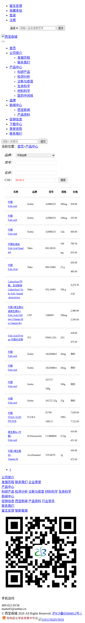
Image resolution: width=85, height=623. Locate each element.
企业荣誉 (34, 482)
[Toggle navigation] (3, 41)
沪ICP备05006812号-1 (67, 613)
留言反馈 (15, 6)
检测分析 (23, 76)
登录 (12, 15)
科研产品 (23, 72)
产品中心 (15, 67)
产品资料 (23, 114)
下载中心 (15, 124)
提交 (43, 141)
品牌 (12, 100)
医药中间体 (25, 95)
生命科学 (23, 86)
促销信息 (15, 119)
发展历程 (23, 57)
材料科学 (23, 91)
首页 (12, 48)
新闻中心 (15, 105)
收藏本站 (15, 10)
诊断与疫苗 (25, 81)
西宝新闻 (23, 110)
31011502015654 (53, 619)
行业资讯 (48, 501)
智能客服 (21, 510)
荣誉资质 (15, 129)
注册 (12, 20)
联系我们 (23, 62)
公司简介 (15, 53)
